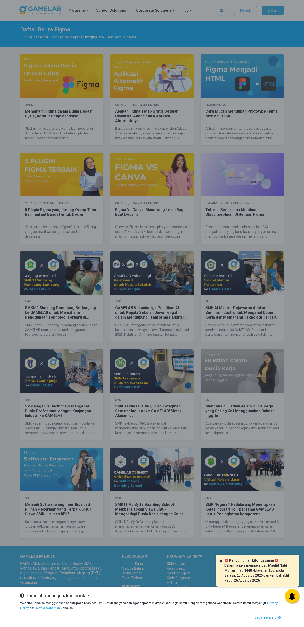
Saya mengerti (266, 617)
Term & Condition (47, 608)
